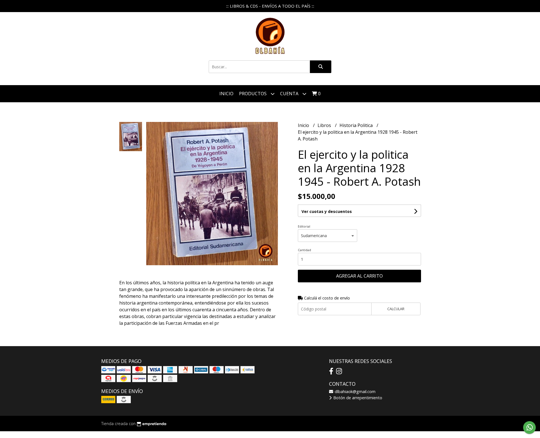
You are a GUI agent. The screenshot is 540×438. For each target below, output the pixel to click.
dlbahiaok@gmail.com (354, 391)
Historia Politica (356, 125)
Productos (253, 93)
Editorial (304, 226)
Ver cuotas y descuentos (327, 211)
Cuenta (290, 93)
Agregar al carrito (359, 276)
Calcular (395, 308)
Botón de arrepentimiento (357, 397)
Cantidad (304, 250)
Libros (325, 125)
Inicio (226, 93)
